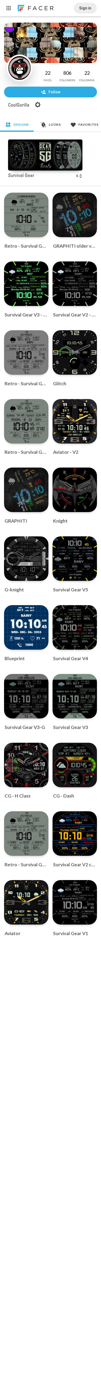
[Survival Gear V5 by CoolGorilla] (75, 558)
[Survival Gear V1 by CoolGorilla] (75, 902)
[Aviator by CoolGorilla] (26, 902)
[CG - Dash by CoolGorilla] (75, 765)
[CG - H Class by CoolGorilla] (26, 765)
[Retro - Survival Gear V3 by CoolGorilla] (26, 352)
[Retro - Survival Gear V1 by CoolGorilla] (26, 833)
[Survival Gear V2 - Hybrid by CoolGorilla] (75, 283)
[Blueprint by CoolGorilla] (26, 627)
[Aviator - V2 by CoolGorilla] (75, 421)
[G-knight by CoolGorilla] (26, 558)
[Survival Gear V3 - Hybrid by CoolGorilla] (26, 283)
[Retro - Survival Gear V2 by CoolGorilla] (26, 421)
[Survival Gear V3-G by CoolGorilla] (26, 696)
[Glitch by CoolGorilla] (75, 352)
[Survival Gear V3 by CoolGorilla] (75, 696)
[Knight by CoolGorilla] (75, 490)
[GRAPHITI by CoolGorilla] (26, 490)
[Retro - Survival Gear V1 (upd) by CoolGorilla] (26, 215)
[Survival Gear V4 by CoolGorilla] (75, 627)
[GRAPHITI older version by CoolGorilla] (75, 215)
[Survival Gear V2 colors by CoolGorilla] (75, 833)
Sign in (85, 8)
